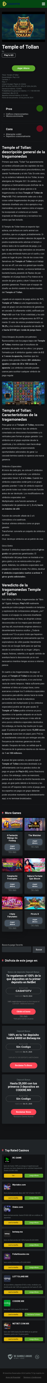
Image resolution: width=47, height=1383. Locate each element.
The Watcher (34, 835)
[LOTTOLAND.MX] (7, 1281)
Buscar (39, 949)
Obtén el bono (23, 1011)
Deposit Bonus (32, 972)
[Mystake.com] (7, 1189)
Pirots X (35, 914)
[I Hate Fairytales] (12, 909)
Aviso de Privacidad (13, 1377)
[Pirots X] (34, 909)
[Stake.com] (7, 1211)
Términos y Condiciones (32, 1377)
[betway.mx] (7, 1236)
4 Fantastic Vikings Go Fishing (12, 838)
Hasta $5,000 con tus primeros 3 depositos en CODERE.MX (23, 1087)
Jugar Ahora (23, 68)
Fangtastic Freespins (12, 877)
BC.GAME (17, 1157)
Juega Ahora (34, 1175)
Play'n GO (8, 55)
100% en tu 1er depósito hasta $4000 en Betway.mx (23, 1036)
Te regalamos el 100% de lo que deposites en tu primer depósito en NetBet (23, 979)
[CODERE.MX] (7, 1306)
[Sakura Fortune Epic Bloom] (34, 871)
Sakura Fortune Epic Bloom (34, 877)
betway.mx (17, 1232)
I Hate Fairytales (12, 915)
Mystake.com (19, 1184)
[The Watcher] (34, 831)
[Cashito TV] (11, 4)
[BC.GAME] (7, 1162)
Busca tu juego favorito (12, 945)
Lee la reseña (13, 1198)
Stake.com (17, 1207)
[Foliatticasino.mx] (7, 1258)
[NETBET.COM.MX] (7, 1328)
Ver (13, 1175)
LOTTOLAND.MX (20, 1276)
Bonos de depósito (16, 972)
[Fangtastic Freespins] (12, 871)
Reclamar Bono (23, 1112)
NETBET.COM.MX (20, 1323)
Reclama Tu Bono (23, 1065)
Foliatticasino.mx (20, 1254)
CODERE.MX (18, 1301)
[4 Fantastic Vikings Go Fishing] (12, 831)
